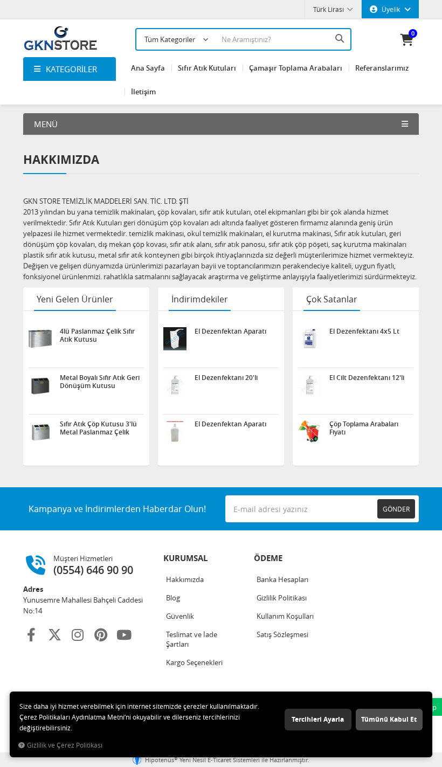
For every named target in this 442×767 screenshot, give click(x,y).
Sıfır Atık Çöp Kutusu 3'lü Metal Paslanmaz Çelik (98, 428)
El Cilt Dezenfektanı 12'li (366, 378)
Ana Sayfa (148, 68)
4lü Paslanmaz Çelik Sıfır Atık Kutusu (97, 335)
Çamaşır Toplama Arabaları (295, 68)
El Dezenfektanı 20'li (226, 378)
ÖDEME (268, 558)
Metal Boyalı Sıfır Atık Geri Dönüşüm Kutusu (100, 382)
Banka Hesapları (282, 579)
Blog (173, 598)
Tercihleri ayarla (318, 719)
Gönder (396, 509)
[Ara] (340, 38)
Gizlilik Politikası (282, 598)
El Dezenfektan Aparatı (230, 331)
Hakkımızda (185, 579)
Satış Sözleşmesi (282, 634)
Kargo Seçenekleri (194, 662)
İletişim (143, 91)
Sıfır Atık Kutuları (207, 68)
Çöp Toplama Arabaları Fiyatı (363, 428)
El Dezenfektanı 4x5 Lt (364, 331)
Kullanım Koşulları (285, 616)
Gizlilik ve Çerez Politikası (64, 745)
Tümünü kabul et (389, 719)
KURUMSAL (185, 558)
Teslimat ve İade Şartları (191, 639)
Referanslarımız (382, 68)
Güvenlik (180, 616)
